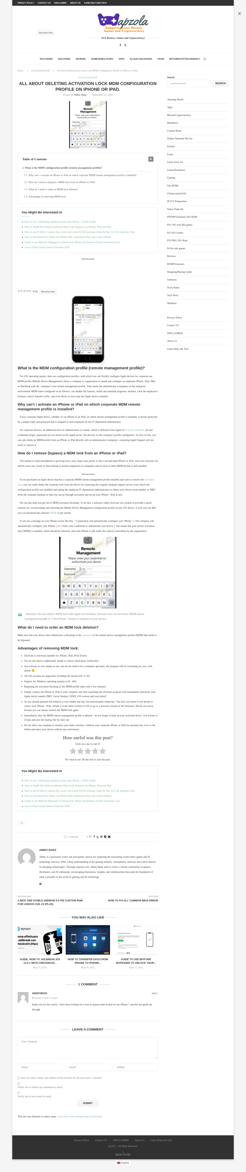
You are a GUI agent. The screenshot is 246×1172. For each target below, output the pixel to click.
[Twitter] (125, 45)
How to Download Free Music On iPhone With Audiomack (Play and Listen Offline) (68, 237)
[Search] (205, 59)
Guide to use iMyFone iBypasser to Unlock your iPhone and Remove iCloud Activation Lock (72, 242)
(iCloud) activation (134, 430)
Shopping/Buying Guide (179, 272)
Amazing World (175, 99)
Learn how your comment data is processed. (80, 1116)
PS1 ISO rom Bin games (179, 225)
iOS (21, 823)
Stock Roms (173, 287)
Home (20, 70)
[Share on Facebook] (94, 836)
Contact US (173, 325)
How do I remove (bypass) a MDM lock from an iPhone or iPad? (62, 182)
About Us (172, 341)
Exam (161, 59)
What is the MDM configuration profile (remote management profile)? (63, 168)
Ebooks (171, 146)
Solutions (64, 59)
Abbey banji (80, 95)
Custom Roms (174, 130)
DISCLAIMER (175, 333)
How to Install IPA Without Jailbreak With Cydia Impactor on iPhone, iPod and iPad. (68, 227)
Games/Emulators (102, 59)
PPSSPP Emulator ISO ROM (182, 217)
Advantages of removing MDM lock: (47, 196)
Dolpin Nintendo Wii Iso (179, 138)
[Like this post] (90, 836)
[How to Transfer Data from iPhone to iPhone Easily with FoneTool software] (88, 940)
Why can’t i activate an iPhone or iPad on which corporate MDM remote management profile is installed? (83, 175)
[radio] (73, 752)
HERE (53, 513)
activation (87, 635)
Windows (171, 303)
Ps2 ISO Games (175, 232)
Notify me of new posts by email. (35, 1096)
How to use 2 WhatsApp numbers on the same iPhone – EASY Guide (60, 221)
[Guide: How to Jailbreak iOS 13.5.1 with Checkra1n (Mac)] (40, 940)
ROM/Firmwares (175, 264)
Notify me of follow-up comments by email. (40, 1087)
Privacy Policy (174, 317)
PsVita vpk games (176, 248)
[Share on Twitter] (97, 837)
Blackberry (172, 123)
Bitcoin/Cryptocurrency (184, 59)
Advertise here (48, 291)
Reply (155, 994)
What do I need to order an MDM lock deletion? (53, 189)
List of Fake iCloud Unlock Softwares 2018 (47, 247)
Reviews (81, 59)
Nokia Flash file (175, 209)
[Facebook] (120, 45)
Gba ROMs (172, 185)
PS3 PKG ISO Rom (177, 240)
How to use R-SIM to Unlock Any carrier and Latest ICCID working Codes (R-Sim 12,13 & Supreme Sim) (80, 232)
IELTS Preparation (177, 201)
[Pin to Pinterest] (101, 836)
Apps (121, 59)
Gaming (171, 177)
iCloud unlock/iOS (141, 59)
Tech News (46, 59)
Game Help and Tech (178, 349)
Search (171, 77)
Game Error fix (175, 162)
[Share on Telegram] (105, 836)
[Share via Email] (109, 836)
